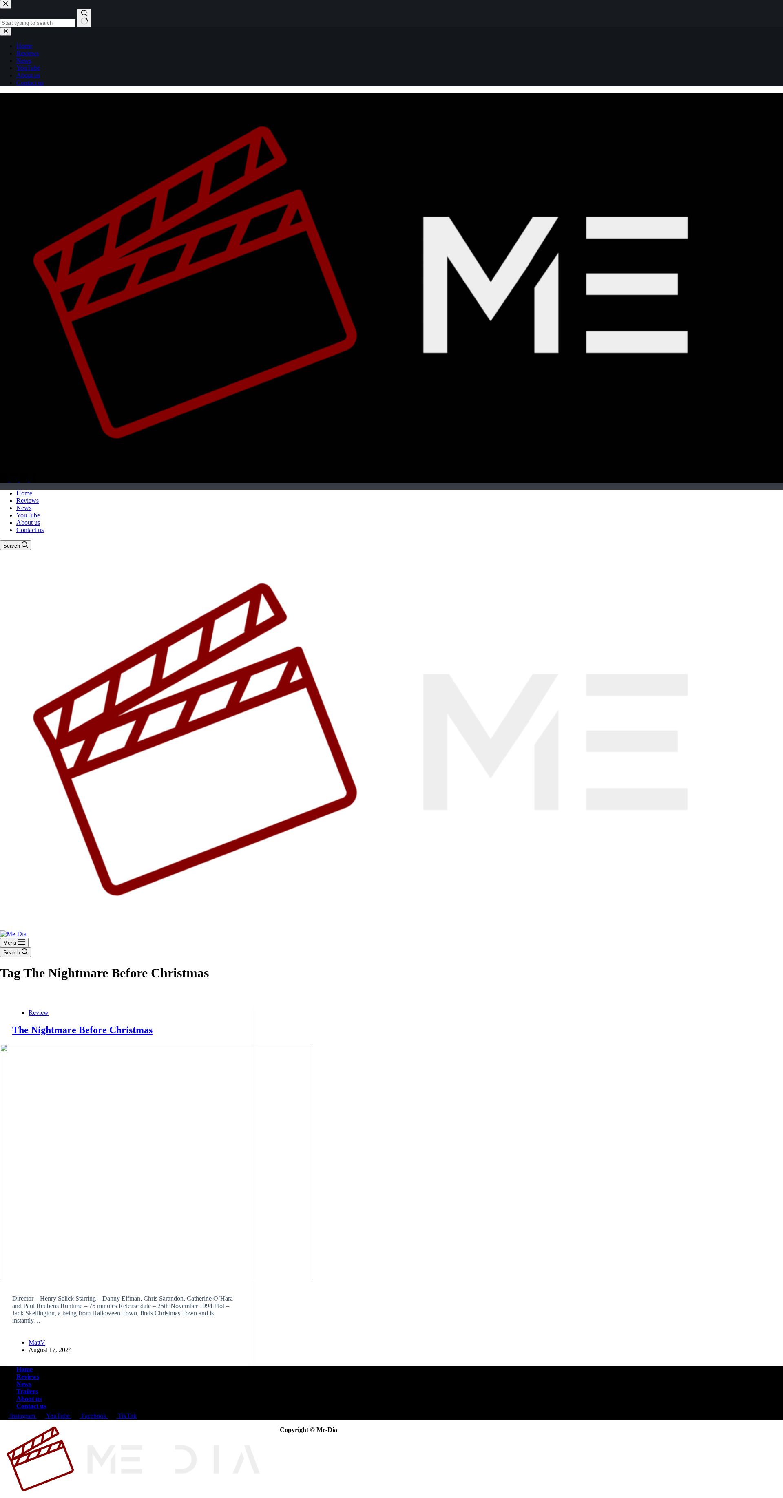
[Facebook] (5, 479)
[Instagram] (15, 479)
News (23, 507)
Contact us (30, 529)
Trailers (27, 1391)
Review (39, 1012)
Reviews (27, 500)
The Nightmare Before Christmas (82, 1030)
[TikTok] (33, 479)
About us (28, 522)
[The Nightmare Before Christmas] (126, 1162)
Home (24, 493)
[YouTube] (24, 479)
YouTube (28, 515)
